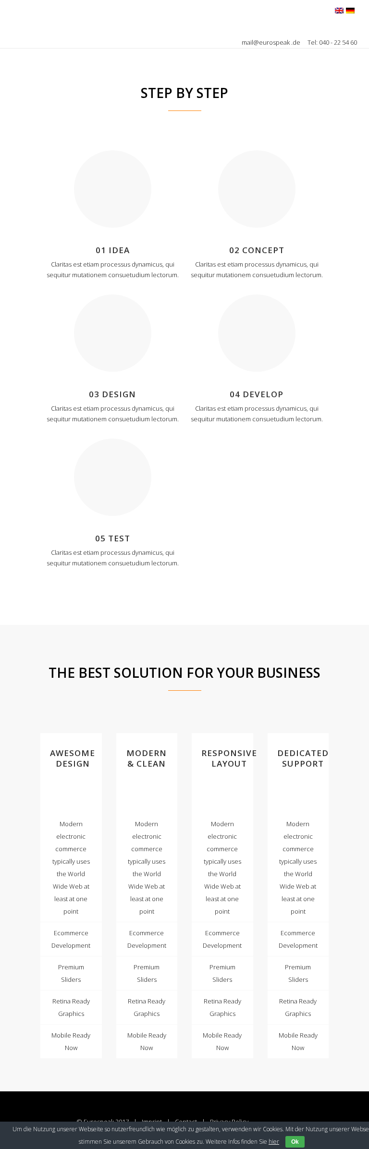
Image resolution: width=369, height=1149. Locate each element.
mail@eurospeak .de (272, 42)
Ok (295, 1141)
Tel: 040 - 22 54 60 (332, 42)
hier (274, 1141)
